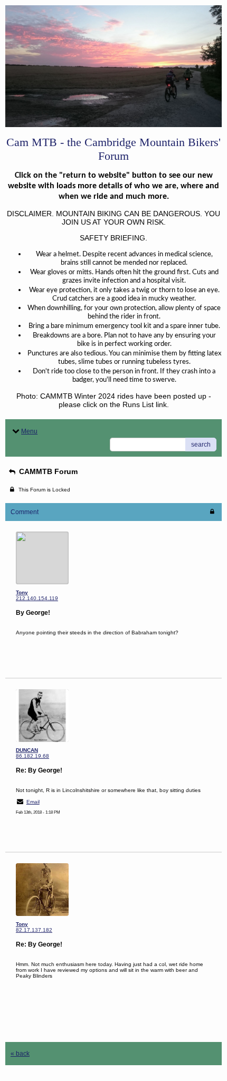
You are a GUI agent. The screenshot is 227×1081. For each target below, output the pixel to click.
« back (20, 1053)
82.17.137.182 (34, 930)
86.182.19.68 (32, 756)
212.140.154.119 (37, 598)
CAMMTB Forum (47, 471)
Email (33, 802)
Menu (29, 431)
